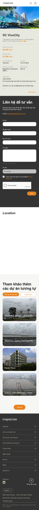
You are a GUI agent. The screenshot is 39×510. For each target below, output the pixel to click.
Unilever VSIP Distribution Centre (18, 392)
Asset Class (23, 67)
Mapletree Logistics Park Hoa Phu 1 (19, 341)
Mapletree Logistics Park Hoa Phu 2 (19, 316)
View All (19, 407)
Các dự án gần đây (10, 294)
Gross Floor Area (8, 47)
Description (6, 77)
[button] (24, 24)
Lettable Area (7, 54)
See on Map (23, 41)
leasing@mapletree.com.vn (16, 113)
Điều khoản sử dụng (9, 495)
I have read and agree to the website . (19, 178)
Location (23, 61)
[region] (19, 255)
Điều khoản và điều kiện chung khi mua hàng (16, 498)
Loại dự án (28, 294)
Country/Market (7, 61)
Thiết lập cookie (7, 501)
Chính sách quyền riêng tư (24, 495)
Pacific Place (10, 367)
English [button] (6, 490)
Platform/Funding (8, 67)
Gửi (31, 193)
